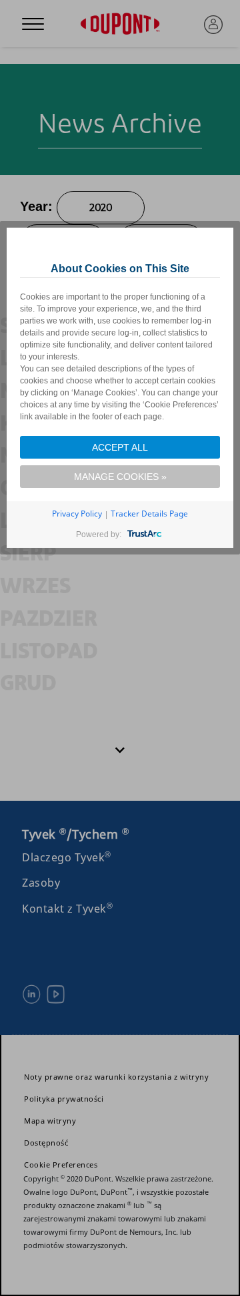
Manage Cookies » (120, 476)
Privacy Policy (77, 513)
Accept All (120, 447)
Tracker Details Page (149, 513)
